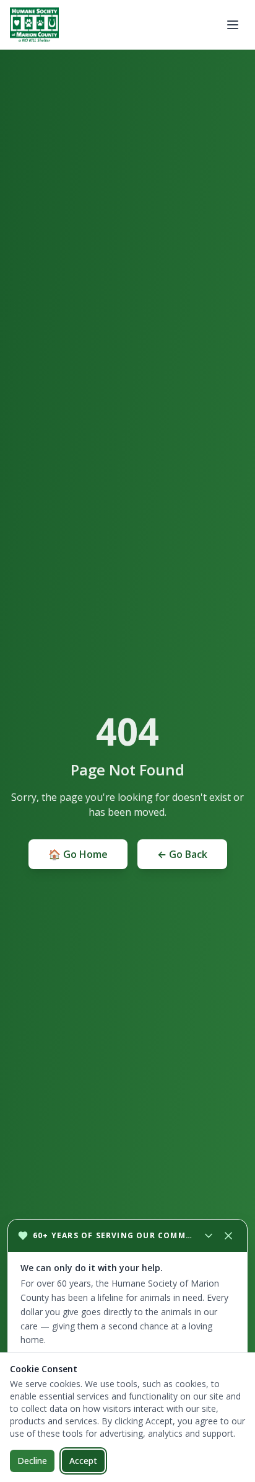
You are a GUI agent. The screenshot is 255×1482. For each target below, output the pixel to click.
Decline (32, 1460)
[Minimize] (208, 1236)
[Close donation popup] (228, 1236)
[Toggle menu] (232, 24)
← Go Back (182, 854)
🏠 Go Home (78, 854)
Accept (83, 1460)
